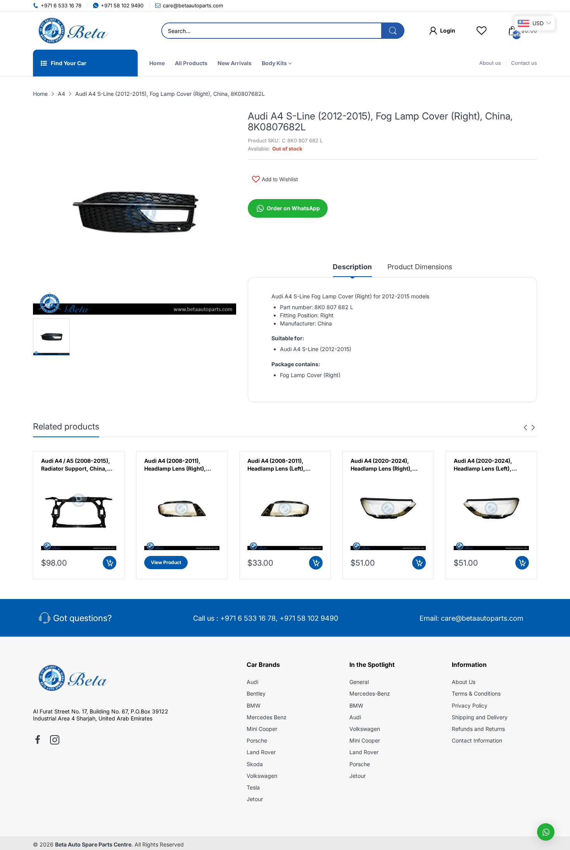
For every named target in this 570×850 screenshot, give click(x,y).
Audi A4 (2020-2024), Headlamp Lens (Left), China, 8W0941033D (483, 464)
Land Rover (261, 752)
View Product (166, 562)
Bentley (256, 693)
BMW (254, 705)
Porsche (257, 740)
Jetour (255, 799)
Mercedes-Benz (369, 693)
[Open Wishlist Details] (482, 31)
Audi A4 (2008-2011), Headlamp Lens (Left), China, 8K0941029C (276, 464)
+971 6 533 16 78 (248, 618)
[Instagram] (54, 740)
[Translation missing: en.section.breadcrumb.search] (392, 31)
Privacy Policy (469, 705)
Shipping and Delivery (480, 717)
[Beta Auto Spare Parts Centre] (72, 31)
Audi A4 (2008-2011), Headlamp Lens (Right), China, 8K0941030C (175, 464)
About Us (463, 682)
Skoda (255, 764)
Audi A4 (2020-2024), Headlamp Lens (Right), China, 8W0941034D (381, 464)
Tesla (253, 787)
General (359, 682)
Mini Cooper (262, 728)
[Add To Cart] (109, 563)
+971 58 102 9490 (309, 618)
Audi (252, 682)
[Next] (525, 427)
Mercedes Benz (267, 717)
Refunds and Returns (478, 728)
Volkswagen (262, 775)
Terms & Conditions (476, 693)
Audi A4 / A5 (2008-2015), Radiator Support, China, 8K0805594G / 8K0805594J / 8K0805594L (78, 464)
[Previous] (533, 427)
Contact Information (477, 740)
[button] (545, 832)
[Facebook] (37, 740)
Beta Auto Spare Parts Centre (93, 844)
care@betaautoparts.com (482, 618)
